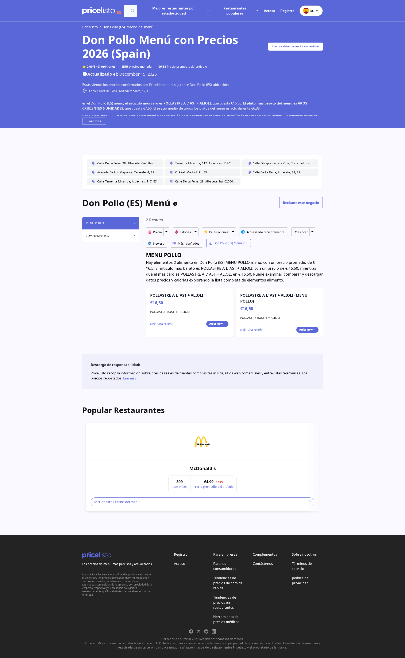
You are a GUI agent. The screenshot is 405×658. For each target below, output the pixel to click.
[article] (202, 467)
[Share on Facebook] (191, 631)
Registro (287, 10)
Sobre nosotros (304, 554)
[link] (202, 441)
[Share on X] (199, 631)
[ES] (98, 11)
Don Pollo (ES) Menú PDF (231, 243)
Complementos (265, 554)
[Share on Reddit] (206, 631)
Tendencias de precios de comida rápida (228, 583)
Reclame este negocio (301, 202)
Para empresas (225, 554)
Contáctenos (263, 563)
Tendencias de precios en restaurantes (224, 602)
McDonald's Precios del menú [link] (116, 502)
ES (312, 11)
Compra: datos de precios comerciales (295, 46)
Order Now (216, 324)
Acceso (269, 10)
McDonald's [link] (202, 468)
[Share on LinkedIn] (214, 631)
